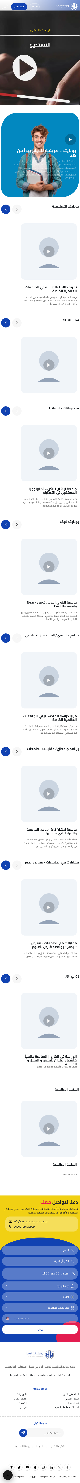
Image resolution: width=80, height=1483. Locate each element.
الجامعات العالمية (62, 1375)
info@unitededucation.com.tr (31, 1221)
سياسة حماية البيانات (67, 1476)
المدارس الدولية (45, 1375)
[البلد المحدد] (8, 1318)
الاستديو (23, 1375)
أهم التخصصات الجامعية (67, 1407)
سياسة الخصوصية (47, 1476)
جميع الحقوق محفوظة (14, 1476)
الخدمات (23, 1403)
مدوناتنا (33, 1375)
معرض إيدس (21, 1398)
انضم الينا (14, 1375)
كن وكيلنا (32, 1476)
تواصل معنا (73, 1403)
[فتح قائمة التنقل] (5, 7)
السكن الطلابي (72, 1398)
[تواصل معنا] (8, 1475)
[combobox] (39, 1286)
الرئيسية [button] (46, 30)
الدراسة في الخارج (71, 1394)
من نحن (23, 1407)
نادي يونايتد (21, 1394)
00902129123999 (24, 1227)
